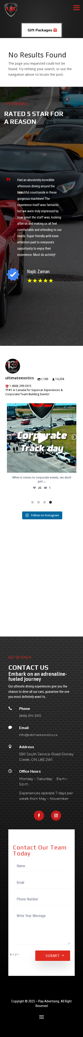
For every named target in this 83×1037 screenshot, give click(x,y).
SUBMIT (53, 956)
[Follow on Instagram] (56, 815)
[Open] (41, 438)
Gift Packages (40, 30)
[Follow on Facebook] (39, 815)
